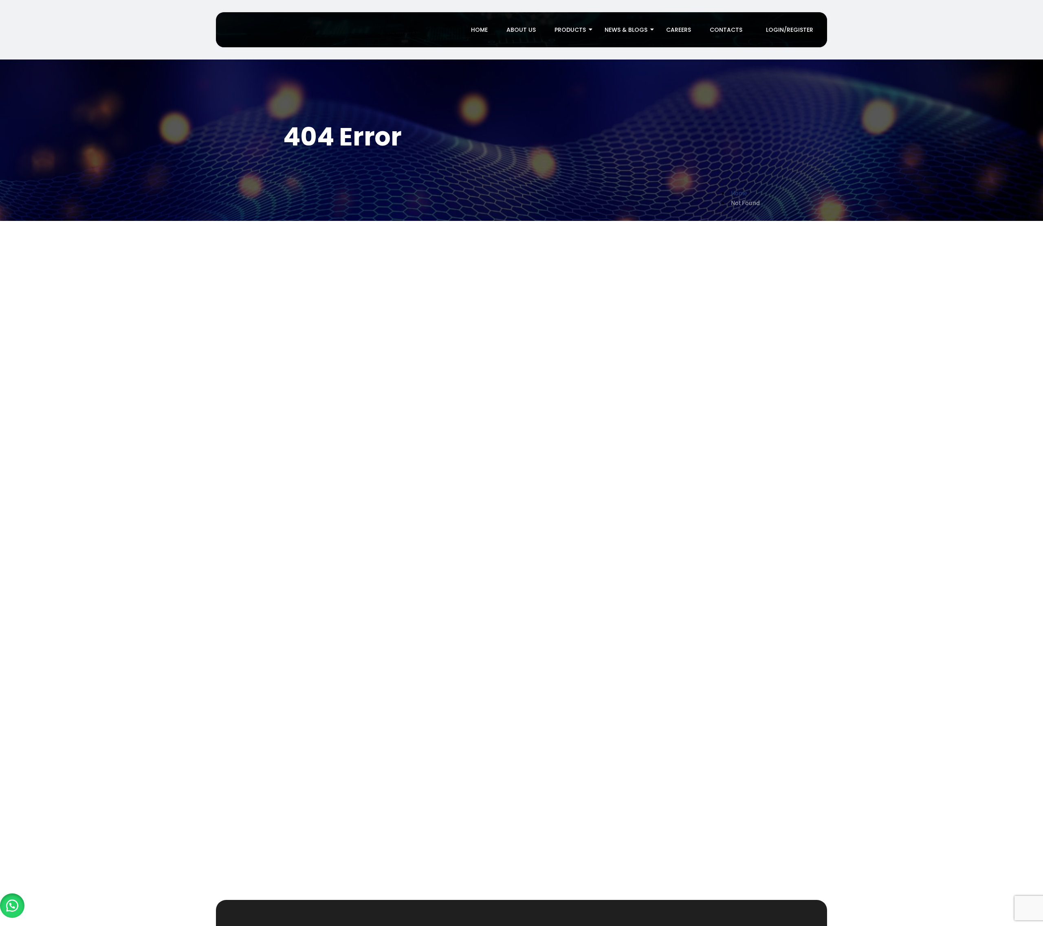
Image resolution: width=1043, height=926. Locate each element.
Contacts (726, 30)
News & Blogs (626, 30)
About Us (521, 30)
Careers (678, 30)
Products (570, 30)
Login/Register (789, 30)
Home (479, 30)
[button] (12, 905)
